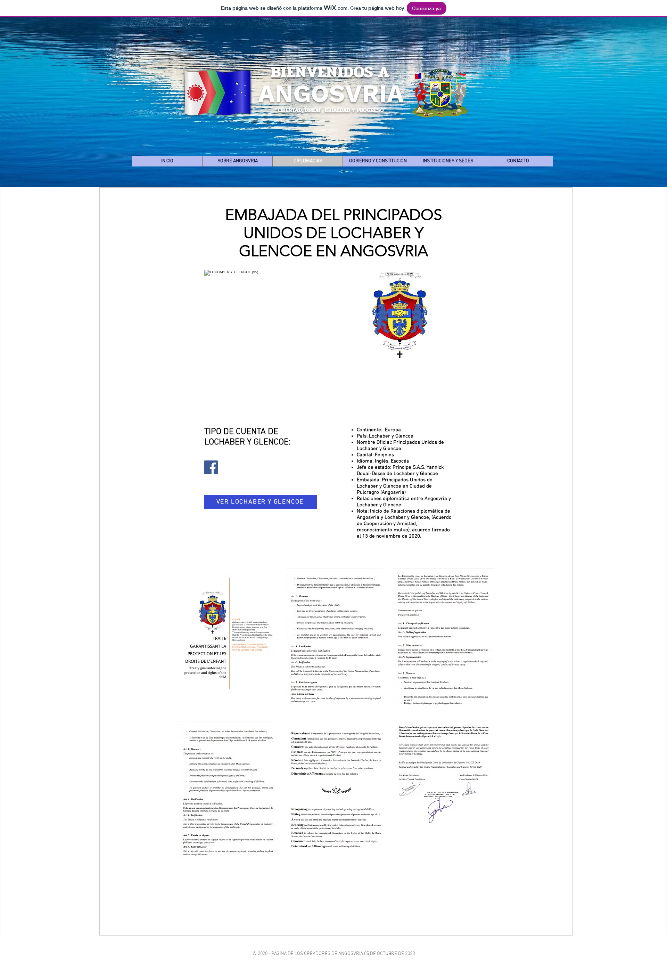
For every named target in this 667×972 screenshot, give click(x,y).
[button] (237, 161)
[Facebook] (211, 467)
